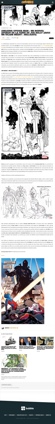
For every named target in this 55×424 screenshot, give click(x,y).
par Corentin (14, 38)
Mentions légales (40, 415)
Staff (5, 415)
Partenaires (12, 415)
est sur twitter (13, 328)
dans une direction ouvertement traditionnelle (23, 77)
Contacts (31, 415)
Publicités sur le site (22, 415)
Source (2, 255)
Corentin (7, 328)
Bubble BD (48, 415)
